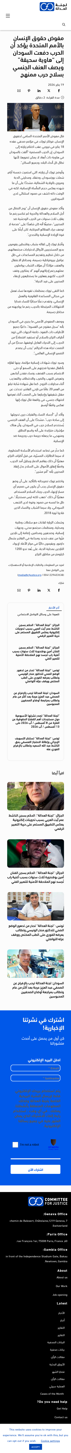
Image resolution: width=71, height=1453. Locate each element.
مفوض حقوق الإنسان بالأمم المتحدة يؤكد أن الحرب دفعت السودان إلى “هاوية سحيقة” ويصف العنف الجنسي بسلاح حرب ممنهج (37, 55)
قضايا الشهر (58, 1371)
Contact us (61, 1417)
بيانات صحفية (57, 1349)
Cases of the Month (52, 1393)
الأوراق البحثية (57, 1364)
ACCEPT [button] (35, 1446)
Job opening (59, 1294)
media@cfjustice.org (29, 574)
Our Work (61, 1285)
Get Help (62, 1408)
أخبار (62, 1320)
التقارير (61, 1327)
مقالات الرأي (58, 1356)
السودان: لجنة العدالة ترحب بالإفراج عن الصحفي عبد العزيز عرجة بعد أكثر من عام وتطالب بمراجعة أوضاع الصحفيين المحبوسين (36, 698)
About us (62, 1277)
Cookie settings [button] (50, 1440)
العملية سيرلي (57, 1386)
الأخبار (61, 1312)
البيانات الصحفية (56, 1342)
